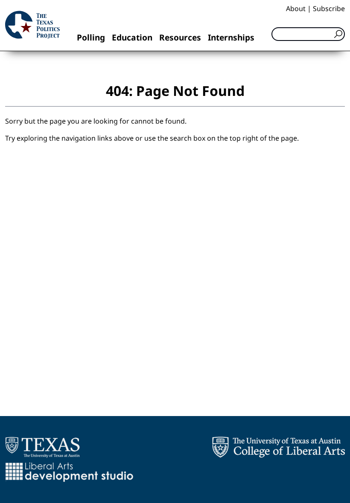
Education (132, 37)
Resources (180, 37)
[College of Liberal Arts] (278, 447)
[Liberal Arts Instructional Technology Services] (69, 472)
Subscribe (329, 8)
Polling (91, 37)
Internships (231, 37)
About (296, 8)
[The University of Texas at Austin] (42, 447)
